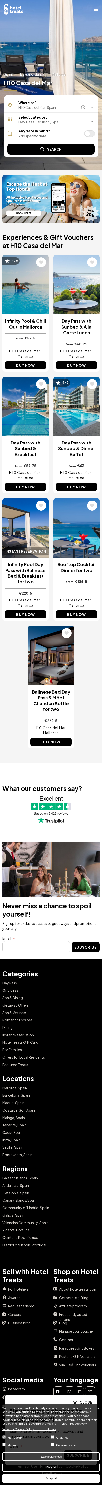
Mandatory (15, 1437)
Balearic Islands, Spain (20, 1178)
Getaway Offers (15, 1005)
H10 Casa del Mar (24, 351)
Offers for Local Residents (23, 1057)
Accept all (51, 1478)
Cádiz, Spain (12, 1132)
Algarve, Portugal (16, 1230)
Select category (33, 117)
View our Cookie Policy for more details (29, 1429)
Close (85, 1402)
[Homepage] (13, 8)
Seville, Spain (12, 1147)
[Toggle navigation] (95, 9)
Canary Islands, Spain (19, 1200)
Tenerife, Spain (14, 1125)
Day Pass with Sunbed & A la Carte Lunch (76, 326)
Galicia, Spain (13, 1215)
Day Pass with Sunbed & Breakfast (25, 448)
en (58, 1391)
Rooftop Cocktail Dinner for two (77, 567)
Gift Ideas (10, 990)
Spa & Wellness (14, 1012)
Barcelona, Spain (16, 1095)
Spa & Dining (12, 997)
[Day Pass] (51, 199)
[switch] (89, 133)
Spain (8, 74)
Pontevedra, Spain (17, 1154)
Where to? (27, 102)
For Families (12, 1049)
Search (54, 149)
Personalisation (67, 1445)
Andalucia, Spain (15, 1185)
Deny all (51, 1467)
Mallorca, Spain (14, 1088)
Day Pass (9, 983)
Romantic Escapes (17, 1020)
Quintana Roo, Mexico (20, 1237)
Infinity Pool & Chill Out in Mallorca (25, 323)
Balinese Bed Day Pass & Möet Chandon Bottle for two (51, 700)
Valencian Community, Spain (25, 1222)
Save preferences (51, 1456)
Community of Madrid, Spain (25, 1207)
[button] (51, 122)
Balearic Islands (32, 74)
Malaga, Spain (13, 1117)
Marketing (14, 1445)
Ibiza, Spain (11, 1140)
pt (90, 1391)
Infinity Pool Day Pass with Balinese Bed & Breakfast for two (25, 572)
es (69, 1391)
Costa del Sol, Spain (18, 1110)
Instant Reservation (18, 1035)
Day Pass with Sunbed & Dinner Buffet (76, 448)
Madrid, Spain (13, 1102)
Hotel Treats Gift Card (20, 1042)
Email (6, 938)
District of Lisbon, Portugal (24, 1245)
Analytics (62, 1437)
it (79, 1391)
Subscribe (85, 947)
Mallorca (59, 74)
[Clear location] (84, 107)
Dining (7, 1027)
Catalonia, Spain (15, 1193)
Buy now (25, 365)
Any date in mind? (34, 131)
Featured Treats (15, 1064)
